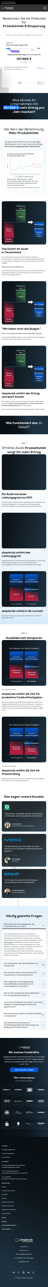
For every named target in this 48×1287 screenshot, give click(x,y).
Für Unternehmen (9, 2)
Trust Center (6, 1213)
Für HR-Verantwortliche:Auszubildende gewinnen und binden (14, 1172)
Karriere (4, 1194)
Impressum (24, 1246)
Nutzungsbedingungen (24, 1254)
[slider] (9, 49)
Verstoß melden (24, 1262)
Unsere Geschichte (8, 1191)
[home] (7, 8)
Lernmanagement (8, 1153)
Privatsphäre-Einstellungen (24, 1258)
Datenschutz (24, 1250)
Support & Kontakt (8, 1202)
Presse (4, 1198)
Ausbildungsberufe (8, 1150)
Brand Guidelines (8, 1206)
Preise (4, 1217)
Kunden (4, 1221)
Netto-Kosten (8, 942)
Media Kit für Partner (9, 1210)
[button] (45, 8)
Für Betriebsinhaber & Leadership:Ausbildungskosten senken (13, 1166)
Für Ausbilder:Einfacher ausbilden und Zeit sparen (14, 1178)
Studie (4, 1187)
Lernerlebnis (6, 1157)
